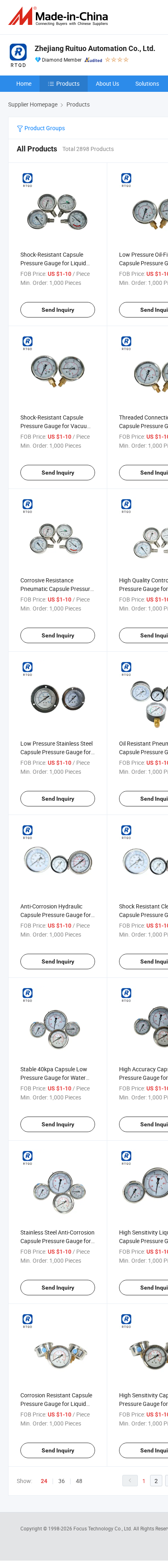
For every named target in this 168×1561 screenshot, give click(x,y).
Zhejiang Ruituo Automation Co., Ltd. (95, 48)
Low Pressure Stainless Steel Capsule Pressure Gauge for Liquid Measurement (56, 751)
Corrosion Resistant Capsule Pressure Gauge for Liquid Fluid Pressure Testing (56, 1403)
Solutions (147, 83)
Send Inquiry (58, 309)
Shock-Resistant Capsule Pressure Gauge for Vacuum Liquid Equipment (56, 425)
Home (23, 83)
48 (79, 1481)
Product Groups (44, 128)
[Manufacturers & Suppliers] (59, 16)
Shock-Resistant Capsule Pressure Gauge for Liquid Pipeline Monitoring (53, 263)
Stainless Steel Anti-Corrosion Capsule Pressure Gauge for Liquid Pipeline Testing (57, 1240)
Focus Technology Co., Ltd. (103, 1528)
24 (44, 1481)
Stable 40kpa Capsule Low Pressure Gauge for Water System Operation (53, 1077)
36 (61, 1481)
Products (68, 83)
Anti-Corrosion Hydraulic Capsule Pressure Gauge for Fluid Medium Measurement (55, 914)
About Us (107, 83)
